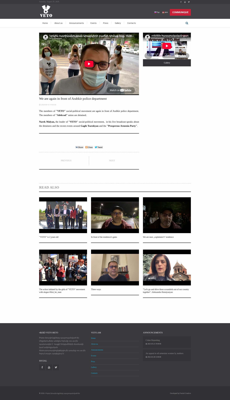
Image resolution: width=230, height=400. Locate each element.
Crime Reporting (153, 340)
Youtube (185, 2)
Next (112, 160)
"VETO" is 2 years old (48, 237)
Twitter (189, 2)
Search (187, 23)
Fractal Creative (185, 393)
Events (93, 23)
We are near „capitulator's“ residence (158, 237)
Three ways (96, 289)
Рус (158, 12)
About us (58, 23)
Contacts (131, 23)
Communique (180, 12)
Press (105, 23)
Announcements (76, 23)
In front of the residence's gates (104, 237)
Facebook (181, 2)
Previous (66, 160)
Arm (166, 12)
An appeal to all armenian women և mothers (164, 353)
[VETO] (45, 10)
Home (45, 23)
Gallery (118, 23)
